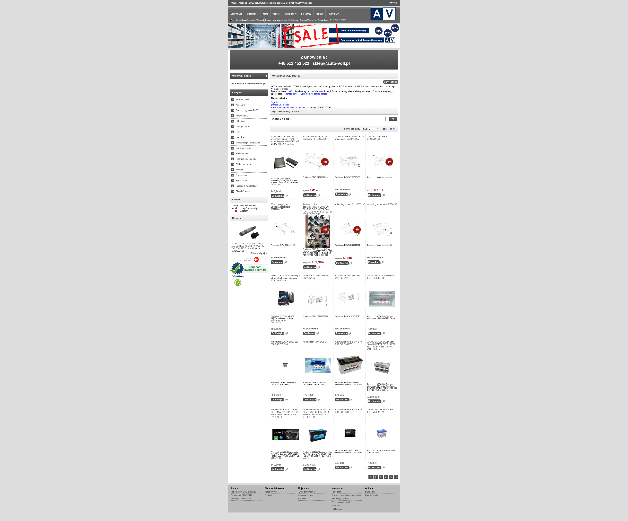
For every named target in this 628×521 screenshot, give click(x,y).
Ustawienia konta (306, 495)
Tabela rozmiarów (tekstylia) (243, 492)
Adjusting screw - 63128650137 (350, 204)
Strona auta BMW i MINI (241, 495)
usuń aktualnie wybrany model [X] (248, 83)
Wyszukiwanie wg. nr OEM (285, 111)
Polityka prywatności (341, 502)
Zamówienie (323, 20)
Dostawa (268, 495)
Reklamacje (337, 509)
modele (276, 14)
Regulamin (336, 492)
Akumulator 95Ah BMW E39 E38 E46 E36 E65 (348, 410)
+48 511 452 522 (293, 63)
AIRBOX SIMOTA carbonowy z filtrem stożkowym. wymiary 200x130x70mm (285, 278)
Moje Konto (293, 20)
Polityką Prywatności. (301, 3)
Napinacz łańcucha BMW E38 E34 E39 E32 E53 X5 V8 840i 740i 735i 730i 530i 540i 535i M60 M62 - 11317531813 (247, 247)
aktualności (252, 14)
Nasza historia (371, 495)
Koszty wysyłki (271, 492)
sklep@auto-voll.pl (331, 63)
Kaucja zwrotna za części (276, 20)
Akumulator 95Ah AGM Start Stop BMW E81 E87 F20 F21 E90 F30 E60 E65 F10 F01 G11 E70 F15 (381, 345)
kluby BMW (333, 14)
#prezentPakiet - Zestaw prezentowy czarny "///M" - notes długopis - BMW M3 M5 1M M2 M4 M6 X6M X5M (285, 140)
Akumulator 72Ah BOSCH (315, 342)
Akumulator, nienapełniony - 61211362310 (348, 276)
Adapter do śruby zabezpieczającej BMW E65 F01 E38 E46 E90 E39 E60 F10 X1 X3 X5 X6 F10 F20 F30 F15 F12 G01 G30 (317, 209)
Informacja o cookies (341, 499)
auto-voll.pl (236, 14)
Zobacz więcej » (259, 253)
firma (265, 14)
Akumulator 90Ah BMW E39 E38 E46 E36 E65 (348, 343)
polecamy (306, 14)
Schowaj (393, 3)
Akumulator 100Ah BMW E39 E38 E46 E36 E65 (381, 276)
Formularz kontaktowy (241, 499)
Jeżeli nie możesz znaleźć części (250, 20)
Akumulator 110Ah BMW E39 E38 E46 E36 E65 (284, 343)
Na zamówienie (342, 189)
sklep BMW (291, 14)
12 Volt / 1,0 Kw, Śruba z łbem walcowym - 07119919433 (349, 137)
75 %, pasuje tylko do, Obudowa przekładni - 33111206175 (281, 207)
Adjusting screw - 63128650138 (382, 204)
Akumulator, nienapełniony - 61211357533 (316, 276)
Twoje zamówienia (306, 492)
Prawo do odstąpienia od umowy (346, 495)
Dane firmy (370, 492)
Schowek (302, 499)
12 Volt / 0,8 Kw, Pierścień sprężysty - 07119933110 (315, 137)
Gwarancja (336, 505)
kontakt (319, 14)
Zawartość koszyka (308, 20)
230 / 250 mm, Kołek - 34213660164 (377, 137)
